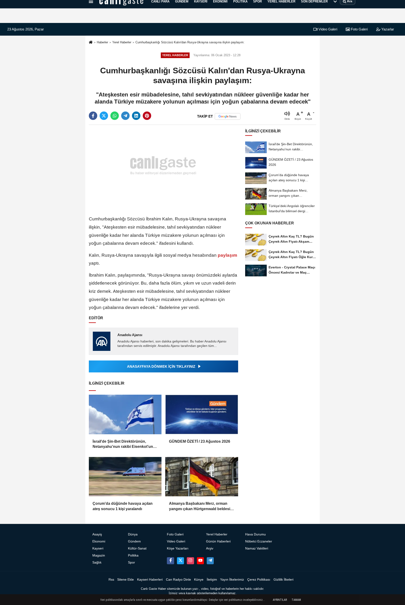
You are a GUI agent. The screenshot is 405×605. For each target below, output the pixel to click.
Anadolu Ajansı (129, 335)
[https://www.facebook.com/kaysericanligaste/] (170, 560)
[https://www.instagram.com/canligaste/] (190, 560)
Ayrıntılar (280, 599)
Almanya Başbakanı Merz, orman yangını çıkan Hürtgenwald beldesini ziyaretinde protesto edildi (201, 506)
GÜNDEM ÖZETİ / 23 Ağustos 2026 (199, 441)
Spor (131, 562)
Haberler (102, 42)
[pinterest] (147, 115)
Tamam (296, 599)
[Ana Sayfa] (91, 42)
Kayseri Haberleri (150, 579)
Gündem (134, 541)
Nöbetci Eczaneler (258, 541)
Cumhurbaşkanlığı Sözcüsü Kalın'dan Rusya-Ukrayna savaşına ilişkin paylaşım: (189, 42)
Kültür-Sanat (137, 548)
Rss (111, 579)
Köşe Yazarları (177, 548)
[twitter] (104, 115)
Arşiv (209, 548)
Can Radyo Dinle (178, 579)
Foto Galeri (359, 29)
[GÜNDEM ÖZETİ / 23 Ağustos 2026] (201, 414)
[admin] (210, 560)
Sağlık (96, 562)
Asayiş (97, 534)
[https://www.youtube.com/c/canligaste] (200, 560)
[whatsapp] (114, 115)
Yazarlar (387, 29)
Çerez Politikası (258, 579)
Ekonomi (98, 541)
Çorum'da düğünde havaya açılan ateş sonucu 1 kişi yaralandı (123, 506)
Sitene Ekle (125, 579)
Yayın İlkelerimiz (232, 579)
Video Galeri (327, 29)
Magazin (98, 555)
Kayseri (97, 548)
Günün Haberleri (218, 541)
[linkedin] (136, 115)
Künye (198, 579)
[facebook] (93, 115)
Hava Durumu (255, 534)
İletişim (212, 579)
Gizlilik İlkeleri (283, 579)
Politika (133, 555)
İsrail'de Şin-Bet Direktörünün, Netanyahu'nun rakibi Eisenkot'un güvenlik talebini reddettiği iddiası (123, 444)
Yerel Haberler (121, 42)
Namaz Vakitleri (256, 548)
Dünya (133, 534)
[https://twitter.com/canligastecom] (180, 560)
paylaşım (227, 255)
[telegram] (125, 115)
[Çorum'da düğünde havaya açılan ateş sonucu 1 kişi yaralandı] (125, 477)
